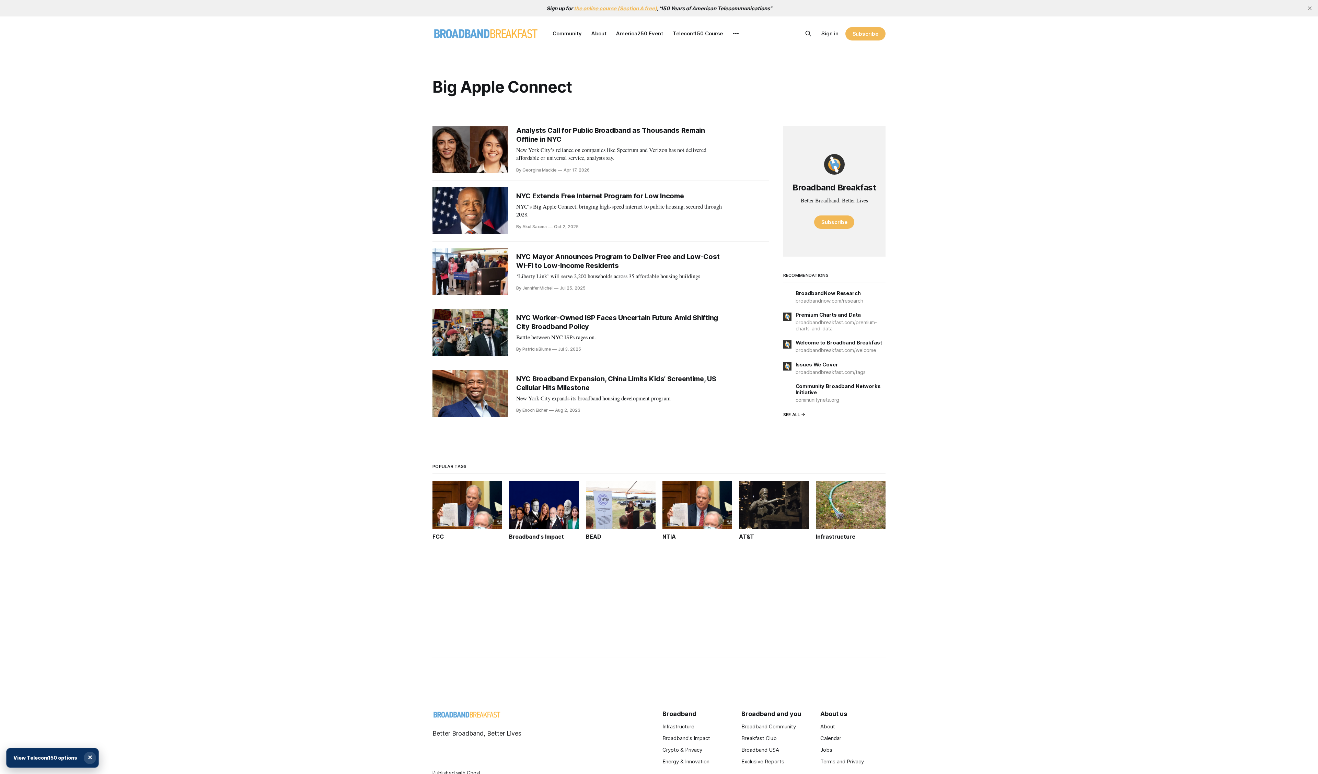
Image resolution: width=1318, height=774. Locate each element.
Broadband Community (768, 726)
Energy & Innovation (685, 761)
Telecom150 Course (698, 33)
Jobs (826, 750)
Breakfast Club (759, 738)
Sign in (830, 33)
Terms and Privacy (842, 761)
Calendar (830, 738)
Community (567, 33)
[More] (735, 33)
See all (791, 414)
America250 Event (639, 33)
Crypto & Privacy (682, 750)
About (598, 33)
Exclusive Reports (762, 761)
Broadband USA (760, 750)
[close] (1309, 8)
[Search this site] (808, 33)
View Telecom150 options (45, 758)
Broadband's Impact (686, 738)
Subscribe (865, 34)
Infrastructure (678, 726)
